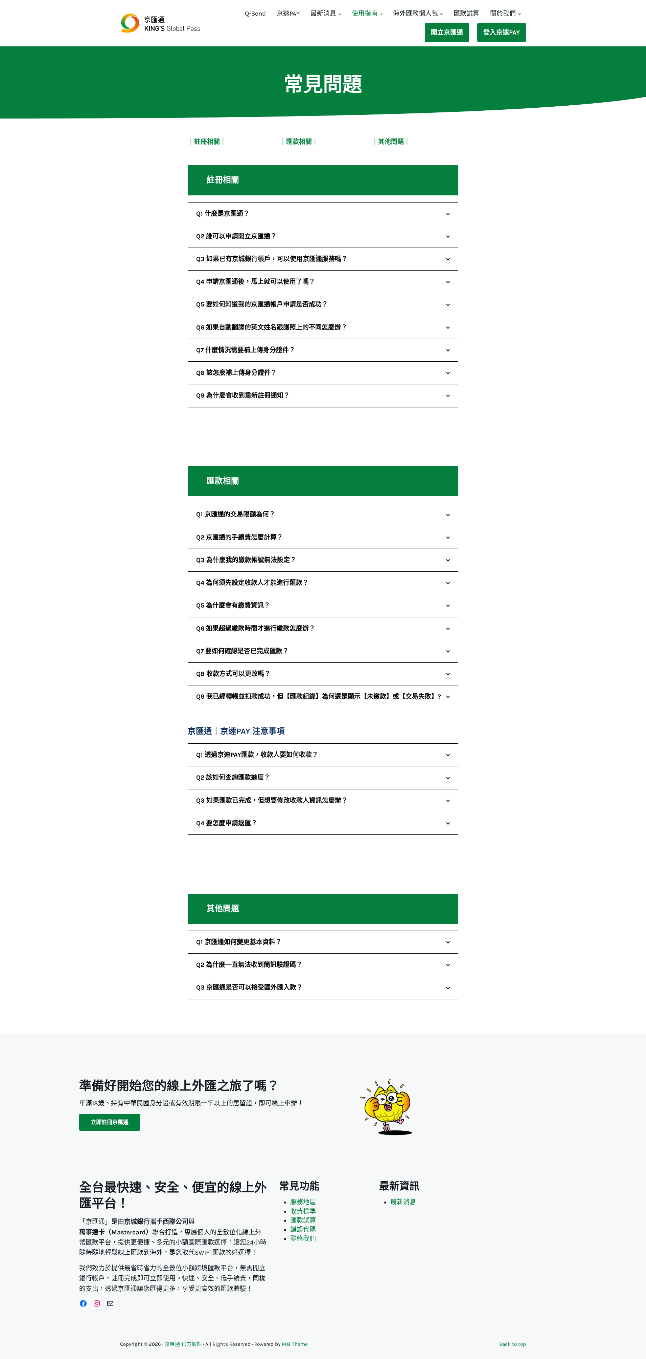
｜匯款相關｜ (299, 142)
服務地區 (303, 1202)
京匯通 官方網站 (183, 1344)
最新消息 (403, 1202)
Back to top (512, 1344)
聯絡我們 (303, 1239)
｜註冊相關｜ (207, 142)
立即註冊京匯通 (110, 1122)
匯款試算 (303, 1220)
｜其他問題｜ (391, 142)
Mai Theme (295, 1344)
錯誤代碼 (303, 1229)
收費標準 (303, 1211)
